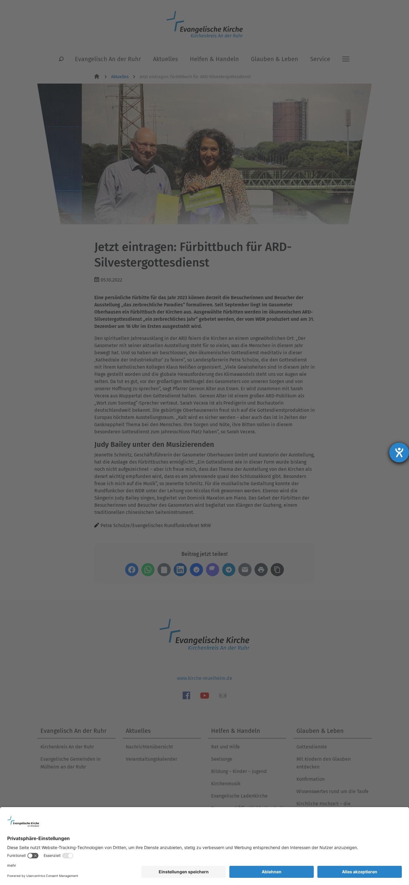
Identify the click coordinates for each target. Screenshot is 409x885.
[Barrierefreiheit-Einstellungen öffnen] (399, 452)
